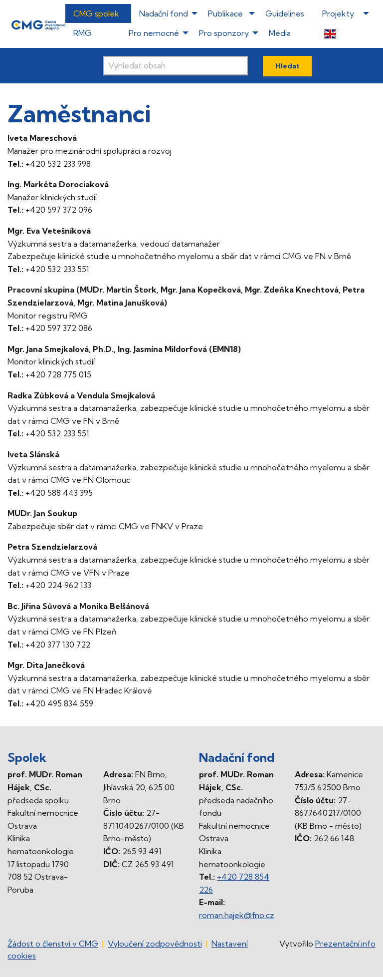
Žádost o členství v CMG (52, 944)
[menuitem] (344, 33)
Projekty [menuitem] (338, 13)
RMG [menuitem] (82, 33)
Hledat (287, 65)
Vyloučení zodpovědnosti (155, 944)
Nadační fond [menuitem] (163, 13)
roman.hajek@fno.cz (236, 915)
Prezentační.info (345, 944)
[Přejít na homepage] (38, 24)
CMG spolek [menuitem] (96, 13)
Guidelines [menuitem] (284, 13)
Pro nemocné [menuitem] (154, 33)
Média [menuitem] (280, 33)
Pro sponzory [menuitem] (224, 33)
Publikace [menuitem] (225, 13)
